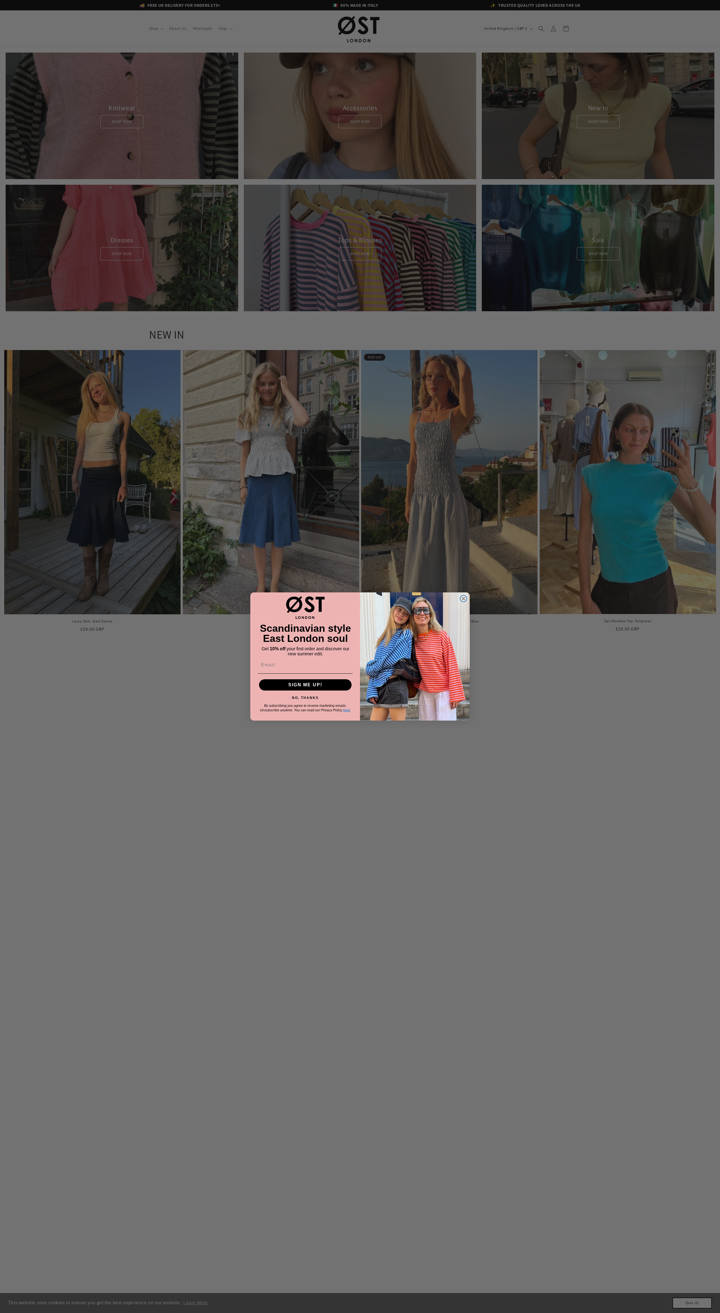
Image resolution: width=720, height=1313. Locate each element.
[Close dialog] (463, 598)
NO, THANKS (305, 697)
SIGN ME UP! (305, 684)
